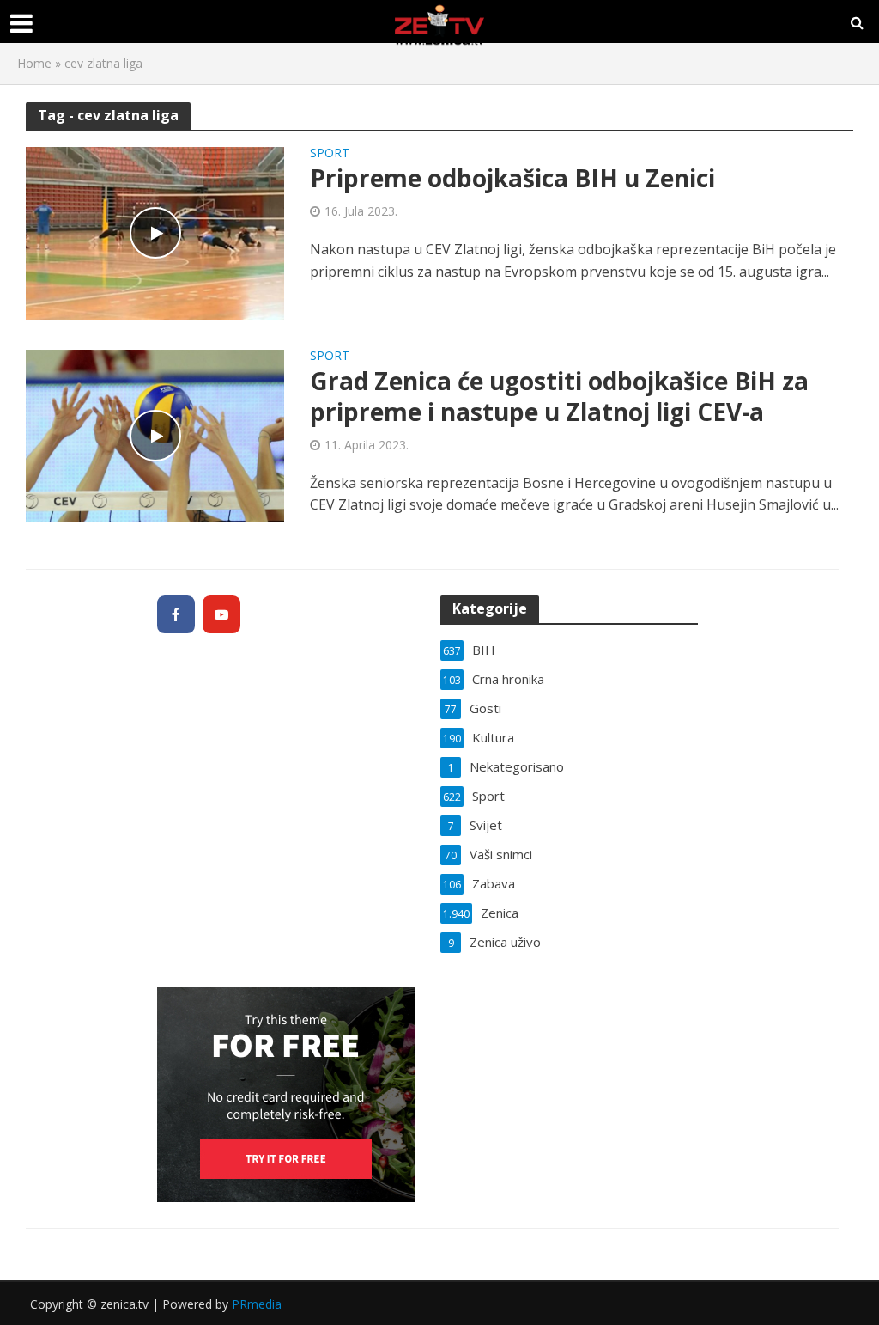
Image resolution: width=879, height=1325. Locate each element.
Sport (329, 154)
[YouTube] (221, 614)
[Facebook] (176, 614)
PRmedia (257, 1304)
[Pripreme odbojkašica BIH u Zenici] (155, 232)
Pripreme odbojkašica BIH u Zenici (512, 177)
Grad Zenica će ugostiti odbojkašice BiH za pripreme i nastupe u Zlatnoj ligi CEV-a (559, 396)
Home (34, 63)
